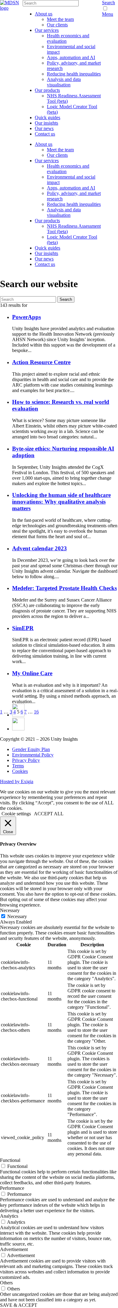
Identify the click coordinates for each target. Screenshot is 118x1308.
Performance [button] (12, 1188)
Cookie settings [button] (16, 813)
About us (43, 13)
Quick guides (47, 117)
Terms (18, 765)
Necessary (17, 916)
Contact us (45, 133)
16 (36, 711)
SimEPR (23, 628)
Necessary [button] (10, 910)
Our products (47, 90)
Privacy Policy (26, 760)
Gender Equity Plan (31, 749)
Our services (47, 30)
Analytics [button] (9, 1216)
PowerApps (26, 317)
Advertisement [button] (14, 1249)
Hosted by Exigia (16, 781)
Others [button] (6, 1282)
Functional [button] (10, 1160)
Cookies (20, 771)
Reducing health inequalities (74, 73)
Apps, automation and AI (71, 57)
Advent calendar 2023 (39, 548)
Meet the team (60, 19)
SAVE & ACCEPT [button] (18, 1305)
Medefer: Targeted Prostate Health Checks (64, 588)
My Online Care (32, 673)
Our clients (57, 24)
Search (108, 2)
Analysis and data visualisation (64, 82)
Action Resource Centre (41, 362)
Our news (44, 128)
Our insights (46, 123)
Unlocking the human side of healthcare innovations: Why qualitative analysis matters (61, 501)
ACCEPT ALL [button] (49, 813)
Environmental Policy (33, 754)
